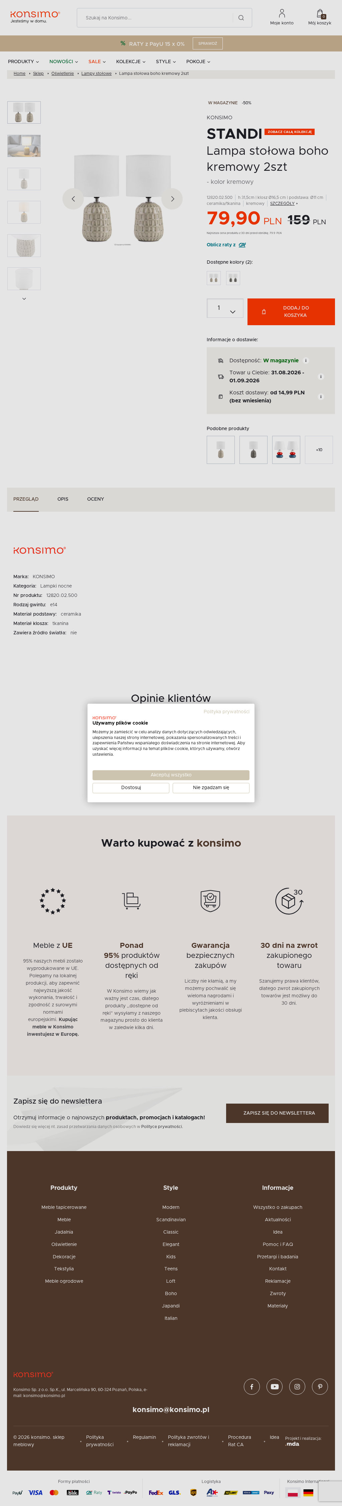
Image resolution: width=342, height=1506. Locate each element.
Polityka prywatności (226, 712)
